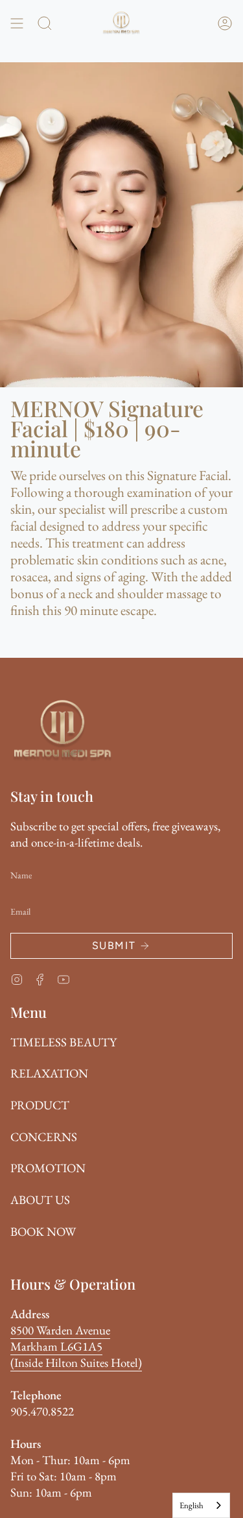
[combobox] (201, 1505)
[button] (44, 23)
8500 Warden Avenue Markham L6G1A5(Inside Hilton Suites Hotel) (76, 1346)
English (191, 1505)
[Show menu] (17, 23)
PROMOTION (48, 1168)
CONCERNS (43, 1137)
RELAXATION (49, 1073)
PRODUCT (39, 1105)
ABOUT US (40, 1200)
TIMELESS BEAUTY (63, 1042)
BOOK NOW (43, 1231)
